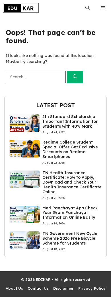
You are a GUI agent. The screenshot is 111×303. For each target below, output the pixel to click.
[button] (87, 8)
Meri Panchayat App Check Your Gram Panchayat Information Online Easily (70, 212)
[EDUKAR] (21, 8)
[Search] (75, 77)
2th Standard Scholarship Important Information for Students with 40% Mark (70, 121)
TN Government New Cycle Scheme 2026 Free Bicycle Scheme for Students (69, 238)
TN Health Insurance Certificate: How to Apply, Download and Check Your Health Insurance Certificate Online (72, 182)
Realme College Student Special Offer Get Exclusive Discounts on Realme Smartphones (70, 149)
